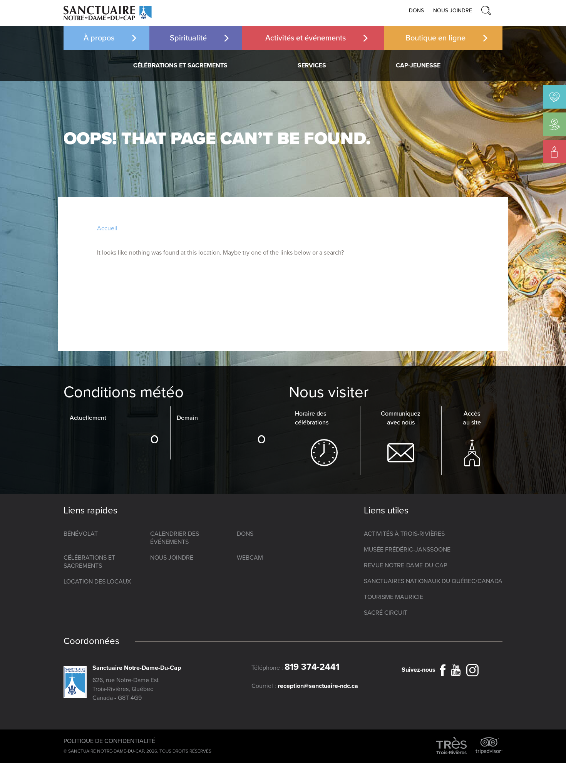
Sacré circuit (385, 613)
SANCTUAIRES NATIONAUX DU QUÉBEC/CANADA (433, 581)
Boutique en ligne (435, 38)
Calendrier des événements (174, 538)
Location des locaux (97, 581)
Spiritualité (188, 38)
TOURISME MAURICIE (393, 597)
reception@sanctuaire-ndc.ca (318, 686)
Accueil (107, 228)
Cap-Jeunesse (418, 65)
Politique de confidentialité (109, 741)
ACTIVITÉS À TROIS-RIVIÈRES (404, 534)
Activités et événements (305, 38)
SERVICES (312, 65)
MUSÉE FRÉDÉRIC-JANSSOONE (407, 549)
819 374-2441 (312, 667)
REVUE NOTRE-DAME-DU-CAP (405, 565)
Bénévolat (81, 534)
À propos (99, 38)
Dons (416, 10)
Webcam (250, 558)
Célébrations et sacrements (180, 65)
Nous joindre (452, 10)
